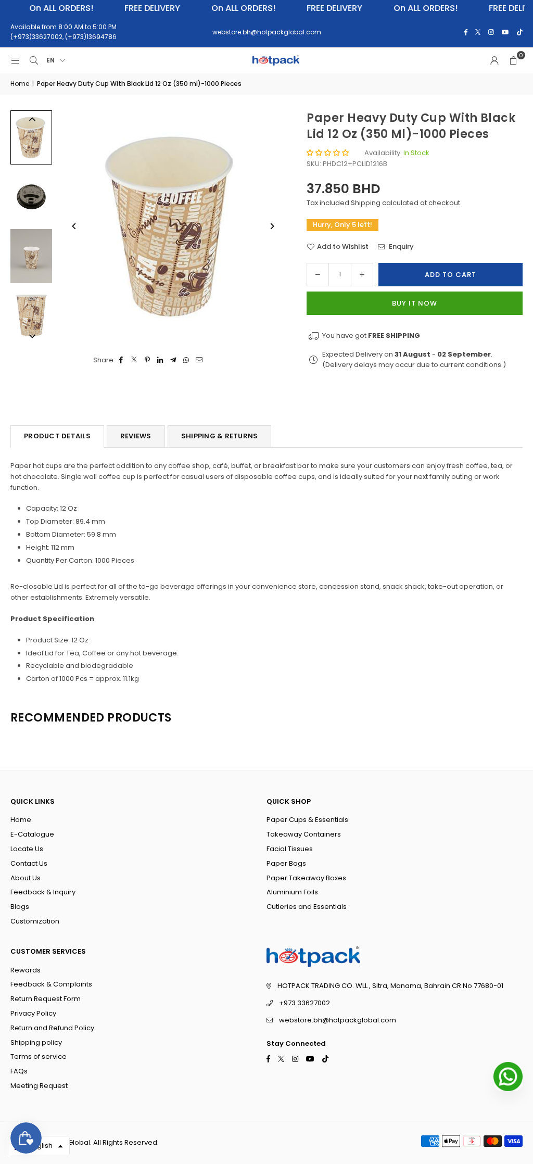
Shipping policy (36, 1042)
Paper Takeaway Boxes (306, 878)
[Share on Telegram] (173, 360)
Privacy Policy (33, 1013)
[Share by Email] (200, 360)
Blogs (19, 907)
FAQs (19, 1071)
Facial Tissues (289, 849)
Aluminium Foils (292, 892)
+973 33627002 (304, 1003)
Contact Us (28, 863)
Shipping (365, 203)
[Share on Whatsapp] (187, 360)
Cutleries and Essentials (306, 907)
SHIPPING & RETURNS (219, 436)
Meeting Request (39, 1086)
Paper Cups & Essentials (307, 820)
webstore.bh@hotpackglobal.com (337, 1020)
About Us (25, 878)
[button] (513, 60)
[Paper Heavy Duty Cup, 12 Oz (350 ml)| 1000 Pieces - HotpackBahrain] (31, 137)
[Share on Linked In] (160, 360)
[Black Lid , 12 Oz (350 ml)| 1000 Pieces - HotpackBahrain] (31, 197)
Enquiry (400, 246)
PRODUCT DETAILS (57, 436)
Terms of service (38, 1056)
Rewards (25, 970)
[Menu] (15, 60)
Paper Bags (286, 863)
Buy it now (414, 303)
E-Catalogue (32, 834)
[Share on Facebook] (121, 360)
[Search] (33, 60)
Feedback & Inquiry (42, 892)
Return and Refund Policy (52, 1028)
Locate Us (26, 849)
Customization (34, 921)
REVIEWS (135, 436)
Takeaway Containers (303, 834)
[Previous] (74, 226)
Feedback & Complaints (51, 984)
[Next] (271, 226)
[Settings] (494, 60)
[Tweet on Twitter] (134, 360)
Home (19, 83)
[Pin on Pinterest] (147, 360)
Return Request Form (45, 999)
